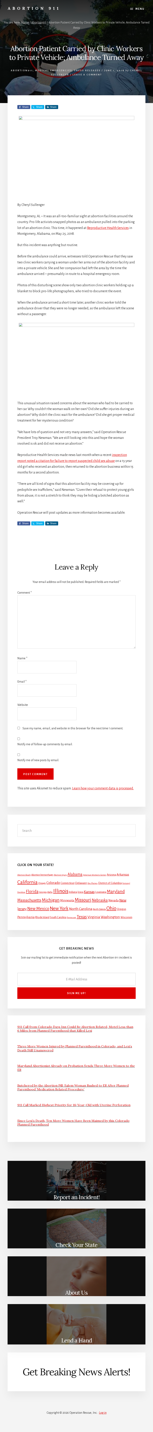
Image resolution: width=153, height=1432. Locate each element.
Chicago (42, 883)
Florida (32, 891)
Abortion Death (24, 875)
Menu (139, 9)
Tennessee (71, 917)
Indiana (73, 892)
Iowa (80, 892)
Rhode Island (42, 917)
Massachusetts (29, 900)
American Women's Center (94, 875)
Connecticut (68, 883)
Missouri (83, 899)
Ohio (111, 908)
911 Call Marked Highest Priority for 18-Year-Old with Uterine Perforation (73, 1105)
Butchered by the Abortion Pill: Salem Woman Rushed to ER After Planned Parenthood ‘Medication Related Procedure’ (73, 1087)
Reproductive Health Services (108, 228)
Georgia (43, 892)
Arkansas (123, 874)
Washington (110, 917)
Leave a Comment (87, 74)
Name (22, 658)
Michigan (51, 900)
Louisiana (100, 891)
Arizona (111, 874)
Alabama (75, 874)
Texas (82, 916)
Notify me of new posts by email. (38, 760)
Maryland (116, 891)
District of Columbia (110, 883)
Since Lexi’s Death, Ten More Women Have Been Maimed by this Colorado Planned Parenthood (73, 1122)
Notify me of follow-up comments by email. (45, 744)
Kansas (89, 892)
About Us (76, 1292)
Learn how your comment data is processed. (103, 788)
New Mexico (38, 908)
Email (21, 681)
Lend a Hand (76, 1340)
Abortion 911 (34, 8)
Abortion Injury (60, 875)
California (27, 882)
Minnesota (67, 900)
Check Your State (76, 1245)
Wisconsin (126, 917)
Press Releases (87, 70)
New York (59, 908)
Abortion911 (22, 70)
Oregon (121, 909)
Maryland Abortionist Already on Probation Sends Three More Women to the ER (76, 1068)
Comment (24, 592)
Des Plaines (92, 883)
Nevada (113, 900)
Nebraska (100, 900)
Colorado (53, 883)
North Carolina (80, 909)
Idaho (50, 892)
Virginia (93, 917)
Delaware (81, 883)
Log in (103, 1412)
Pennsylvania (26, 917)
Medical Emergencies (53, 70)
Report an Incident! (76, 1197)
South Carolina (58, 917)
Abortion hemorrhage (42, 875)
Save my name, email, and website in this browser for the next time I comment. (73, 728)
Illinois (60, 891)
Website (22, 704)
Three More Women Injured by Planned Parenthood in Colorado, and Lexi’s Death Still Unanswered (74, 1048)
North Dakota (99, 909)
